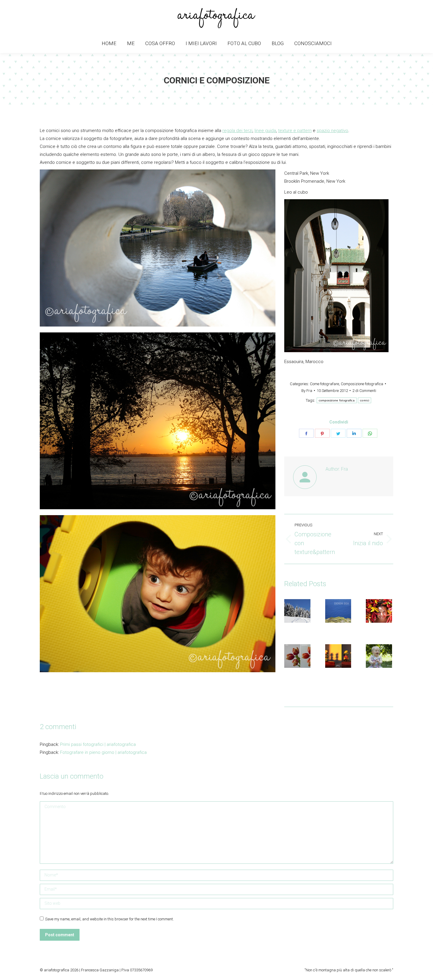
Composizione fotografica (362, 384)
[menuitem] (109, 43)
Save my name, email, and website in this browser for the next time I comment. (109, 919)
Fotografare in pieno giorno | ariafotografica (103, 752)
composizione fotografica (337, 400)
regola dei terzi (237, 130)
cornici (364, 400)
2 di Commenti (364, 390)
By (306, 390)
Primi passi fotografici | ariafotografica (98, 744)
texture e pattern (295, 130)
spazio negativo (332, 130)
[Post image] (300, 611)
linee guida (265, 130)
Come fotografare (324, 384)
